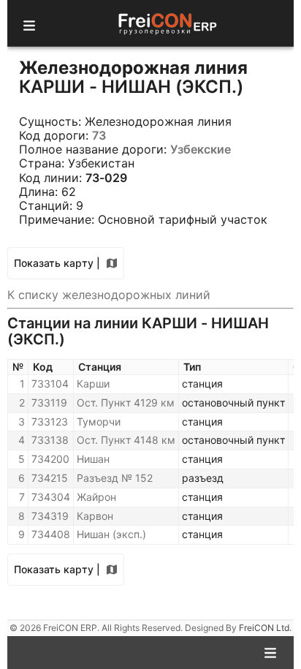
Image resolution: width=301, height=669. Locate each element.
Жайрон (96, 497)
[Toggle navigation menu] (29, 23)
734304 (50, 497)
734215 (49, 478)
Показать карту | (57, 263)
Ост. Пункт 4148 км (126, 440)
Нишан (93, 459)
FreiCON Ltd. (265, 627)
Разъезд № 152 (115, 478)
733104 (50, 383)
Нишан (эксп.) (111, 534)
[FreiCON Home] (166, 23)
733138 (50, 440)
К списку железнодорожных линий (108, 294)
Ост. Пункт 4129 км (126, 402)
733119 (49, 402)
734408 (50, 534)
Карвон (95, 516)
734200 (50, 459)
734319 (50, 516)
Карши (93, 383)
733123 (49, 421)
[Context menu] (270, 651)
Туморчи (99, 421)
